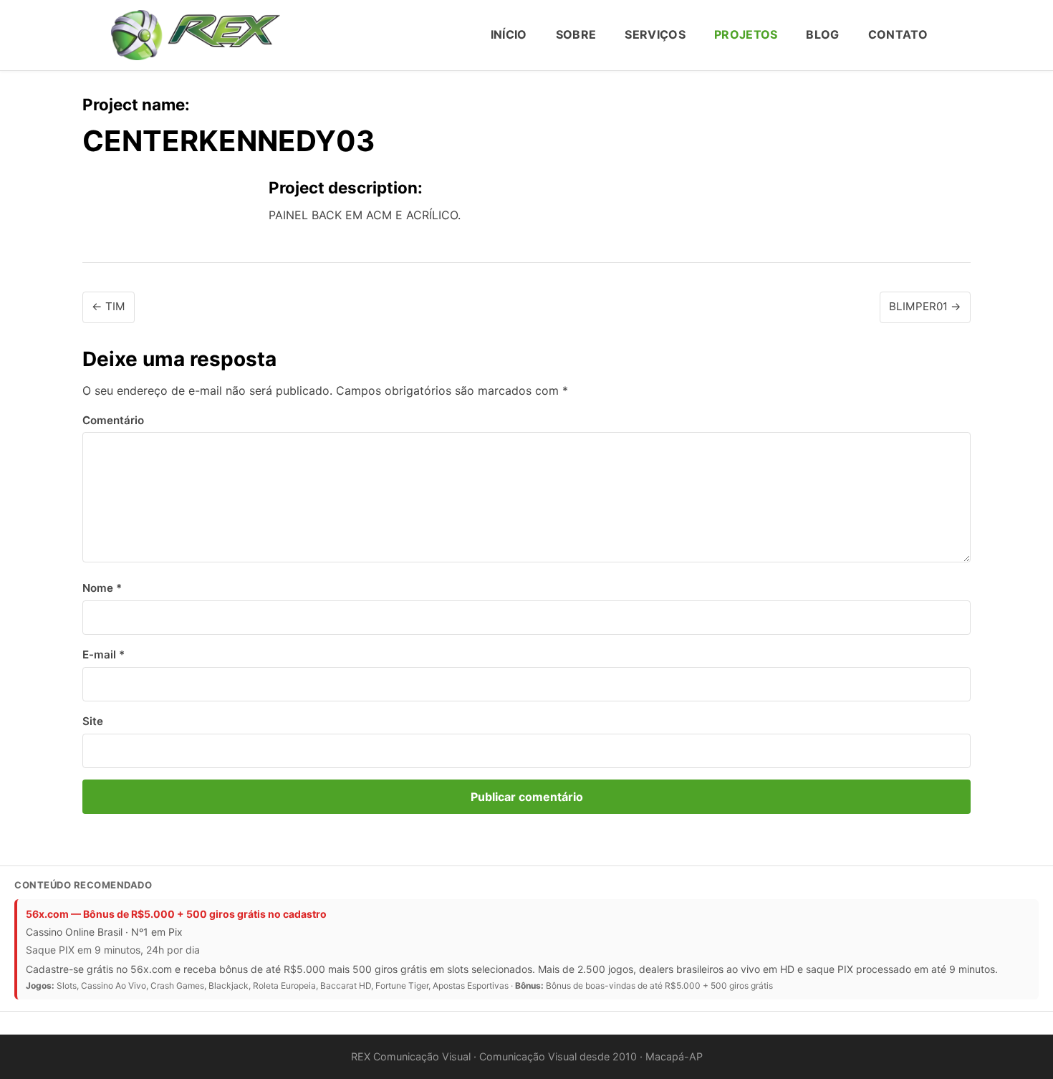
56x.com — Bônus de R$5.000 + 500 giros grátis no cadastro (176, 914)
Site (92, 721)
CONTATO (898, 34)
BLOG (822, 34)
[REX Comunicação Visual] (195, 35)
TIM (108, 306)
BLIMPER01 (925, 306)
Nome (102, 588)
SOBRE (576, 34)
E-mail (103, 654)
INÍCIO (509, 34)
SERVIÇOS (655, 34)
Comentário (113, 420)
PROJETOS (746, 34)
